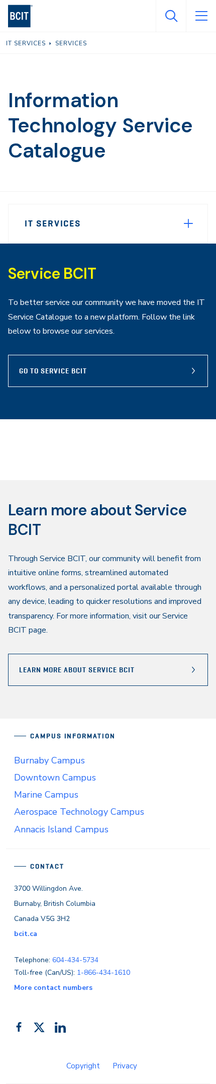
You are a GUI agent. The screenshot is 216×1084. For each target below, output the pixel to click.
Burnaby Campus (49, 760)
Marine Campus (46, 795)
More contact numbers (53, 987)
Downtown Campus (55, 777)
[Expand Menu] (188, 223)
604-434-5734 (75, 960)
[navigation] (24, 16)
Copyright (83, 1066)
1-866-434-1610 (103, 972)
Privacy (125, 1066)
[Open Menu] (201, 16)
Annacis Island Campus (61, 829)
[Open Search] (171, 16)
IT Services (53, 223)
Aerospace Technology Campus (79, 812)
